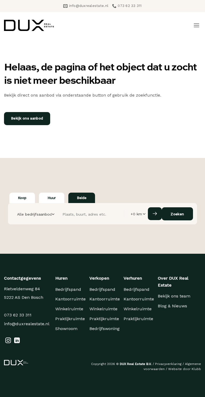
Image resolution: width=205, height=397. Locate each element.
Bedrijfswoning (104, 328)
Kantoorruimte (70, 298)
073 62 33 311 (17, 314)
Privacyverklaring (168, 364)
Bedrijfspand (68, 289)
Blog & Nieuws (172, 305)
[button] (196, 25)
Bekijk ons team (174, 296)
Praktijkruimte (70, 318)
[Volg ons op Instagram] (8, 341)
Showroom (66, 328)
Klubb (196, 369)
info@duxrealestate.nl (26, 323)
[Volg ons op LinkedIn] (17, 341)
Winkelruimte (69, 308)
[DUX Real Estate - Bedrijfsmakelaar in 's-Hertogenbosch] (29, 25)
